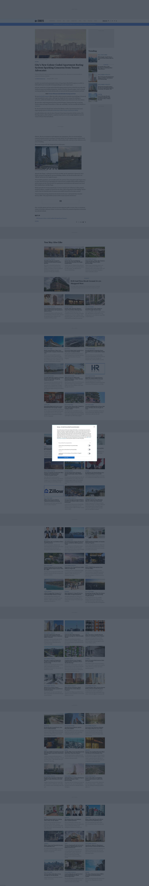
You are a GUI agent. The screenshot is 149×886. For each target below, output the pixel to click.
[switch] (88, 445)
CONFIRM (66, 457)
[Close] (95, 427)
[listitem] (74, 443)
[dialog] (74, 443)
